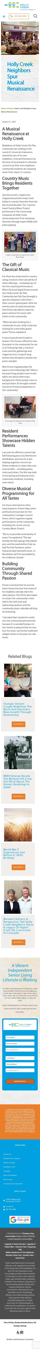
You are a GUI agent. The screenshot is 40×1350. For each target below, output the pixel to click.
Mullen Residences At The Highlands (19, 1252)
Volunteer (6, 1171)
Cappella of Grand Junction (15, 1244)
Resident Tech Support (11, 1158)
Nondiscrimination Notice (24, 1323)
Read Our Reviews (10, 1175)
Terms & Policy (9, 1323)
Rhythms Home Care (13, 1255)
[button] (4, 16)
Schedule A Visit (9, 1167)
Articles (10, 108)
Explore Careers (9, 1163)
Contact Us (7, 1154)
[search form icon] (35, 17)
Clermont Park (20, 1247)
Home (3, 108)
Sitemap (23, 1326)
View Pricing (7, 1179)
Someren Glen (28, 1255)
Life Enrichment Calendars (12, 1184)
